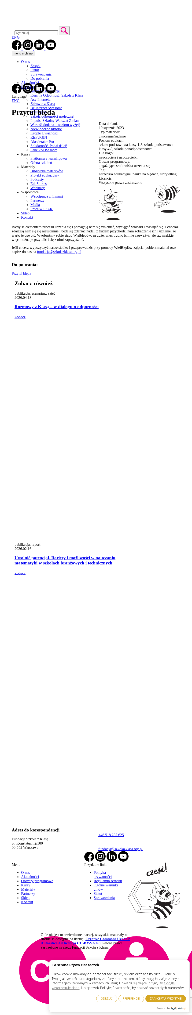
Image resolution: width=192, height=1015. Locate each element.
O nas (25, 62)
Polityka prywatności (103, 875)
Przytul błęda (21, 273)
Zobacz (20, 317)
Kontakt (27, 902)
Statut (34, 70)
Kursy (25, 885)
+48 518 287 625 (111, 835)
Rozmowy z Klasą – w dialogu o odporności (57, 306)
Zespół (35, 66)
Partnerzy (28, 894)
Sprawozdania (41, 74)
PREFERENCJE (131, 999)
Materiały (28, 889)
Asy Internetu (40, 99)
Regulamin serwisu (108, 881)
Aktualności (30, 83)
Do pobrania (39, 78)
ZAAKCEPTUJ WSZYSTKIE (165, 999)
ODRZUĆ (107, 999)
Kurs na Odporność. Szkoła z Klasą (56, 95)
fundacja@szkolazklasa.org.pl (59, 252)
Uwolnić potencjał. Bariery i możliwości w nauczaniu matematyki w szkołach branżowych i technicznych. (65, 560)
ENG (16, 37)
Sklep (25, 898)
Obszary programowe (37, 881)
